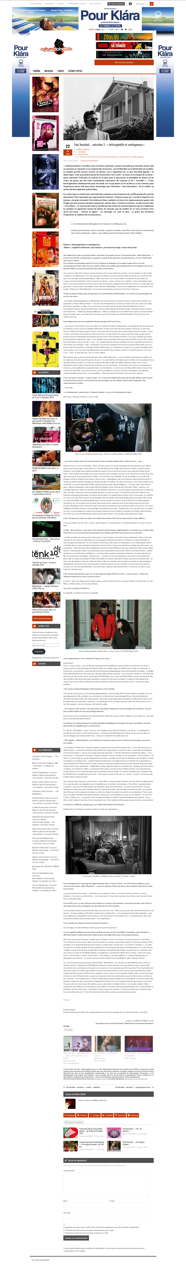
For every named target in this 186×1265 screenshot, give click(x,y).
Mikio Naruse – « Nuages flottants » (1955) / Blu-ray (45, 587)
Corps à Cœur (85, 157)
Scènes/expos (75, 71)
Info (130, 3)
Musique (49, 71)
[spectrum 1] (45, 366)
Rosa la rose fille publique (134, 157)
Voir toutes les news (42, 618)
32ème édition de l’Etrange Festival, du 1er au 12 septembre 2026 (45, 396)
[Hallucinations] (45, 189)
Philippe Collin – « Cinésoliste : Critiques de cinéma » (45, 765)
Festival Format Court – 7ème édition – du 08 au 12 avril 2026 (46, 540)
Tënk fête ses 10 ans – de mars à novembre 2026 (44, 563)
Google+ (96, 1115)
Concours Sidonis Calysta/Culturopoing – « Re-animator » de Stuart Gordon (45, 775)
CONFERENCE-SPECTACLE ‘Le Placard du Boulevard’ (45, 445)
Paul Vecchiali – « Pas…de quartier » (138, 1053)
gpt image (36, 866)
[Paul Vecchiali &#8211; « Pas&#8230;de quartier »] (139, 1044)
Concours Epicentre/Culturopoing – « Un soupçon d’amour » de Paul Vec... (91, 1144)
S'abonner (39, 651)
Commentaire (69, 1170)
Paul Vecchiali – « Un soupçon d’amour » (133, 1143)
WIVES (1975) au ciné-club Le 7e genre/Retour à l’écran (44, 610)
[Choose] (45, 111)
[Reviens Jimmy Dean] (45, 150)
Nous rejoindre (117, 4)
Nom (65, 1201)
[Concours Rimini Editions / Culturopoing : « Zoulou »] (124, 37)
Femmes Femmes (97, 157)
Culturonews (49, 4)
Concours (60, 4)
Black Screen (37, 763)
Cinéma (36, 71)
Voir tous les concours (124, 62)
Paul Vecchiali (83, 154)
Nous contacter (95, 4)
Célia (34, 756)
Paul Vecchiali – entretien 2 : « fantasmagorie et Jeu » (133, 1087)
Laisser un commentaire (89, 161)
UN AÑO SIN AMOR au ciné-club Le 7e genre (45, 469)
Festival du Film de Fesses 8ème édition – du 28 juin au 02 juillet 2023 (91, 1131)
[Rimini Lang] (45, 328)
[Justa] (93, 18)
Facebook (71, 1115)
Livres (61, 71)
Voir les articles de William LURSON (93, 1100)
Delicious (135, 1115)
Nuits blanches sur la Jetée (114, 157)
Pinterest (122, 1115)
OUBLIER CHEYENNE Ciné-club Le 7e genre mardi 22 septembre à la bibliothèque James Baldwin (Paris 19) (46, 421)
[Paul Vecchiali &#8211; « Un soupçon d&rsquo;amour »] (108, 1044)
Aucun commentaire (70, 161)
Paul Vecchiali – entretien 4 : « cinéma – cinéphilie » (83, 1087)
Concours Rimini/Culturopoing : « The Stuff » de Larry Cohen (45, 850)
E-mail (112, 1201)
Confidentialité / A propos (77, 4)
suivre (67, 1000)
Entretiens (82, 152)
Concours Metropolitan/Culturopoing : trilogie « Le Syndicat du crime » (44, 878)
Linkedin (109, 1115)
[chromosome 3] (45, 228)
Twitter (83, 1115)
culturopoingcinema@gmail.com (135, 1079)
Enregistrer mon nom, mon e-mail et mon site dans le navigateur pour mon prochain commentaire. (101, 1227)
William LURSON (83, 149)
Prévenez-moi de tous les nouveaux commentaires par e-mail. (89, 1230)
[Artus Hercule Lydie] (45, 305)
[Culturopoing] (56, 58)
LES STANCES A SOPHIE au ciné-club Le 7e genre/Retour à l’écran (46, 492)
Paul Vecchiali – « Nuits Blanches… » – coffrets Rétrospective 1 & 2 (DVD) (77, 1055)
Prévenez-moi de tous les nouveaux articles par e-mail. (86, 1233)
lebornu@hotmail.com (100, 1079)
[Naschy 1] (45, 266)
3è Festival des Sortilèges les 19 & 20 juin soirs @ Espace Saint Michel (46, 516)
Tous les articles (36, 4)
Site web (66, 1213)
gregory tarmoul (38, 782)
